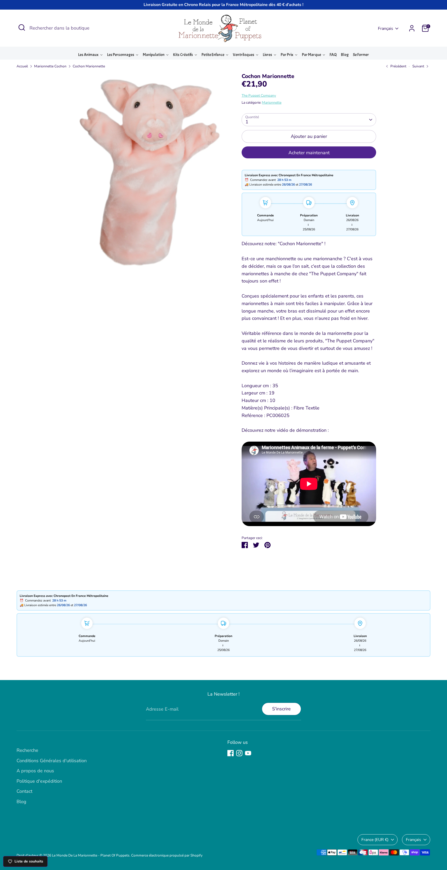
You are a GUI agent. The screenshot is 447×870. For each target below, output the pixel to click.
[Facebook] (230, 753)
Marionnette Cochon (50, 66)
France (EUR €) (375, 840)
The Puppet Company (259, 95)
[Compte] (412, 28)
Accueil (22, 66)
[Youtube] (248, 753)
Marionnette (271, 102)
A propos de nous (35, 771)
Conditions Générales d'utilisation (52, 761)
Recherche (27, 750)
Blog (21, 801)
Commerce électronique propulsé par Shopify (167, 855)
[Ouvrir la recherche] (22, 27)
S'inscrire (281, 709)
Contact (24, 791)
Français (385, 28)
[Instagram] (239, 753)
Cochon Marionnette (89, 66)
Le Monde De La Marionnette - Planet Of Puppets (91, 855)
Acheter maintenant (309, 153)
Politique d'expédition (39, 781)
